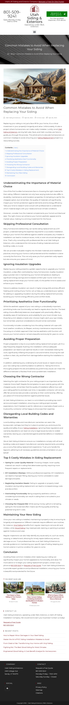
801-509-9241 (12, 14)
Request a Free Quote (32, 565)
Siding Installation (31, 428)
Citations (39, 693)
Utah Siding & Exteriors (34, 18)
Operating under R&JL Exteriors (34, 26)
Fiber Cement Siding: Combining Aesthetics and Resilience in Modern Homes (34, 600)
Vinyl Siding (18, 525)
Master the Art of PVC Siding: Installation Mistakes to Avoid (26, 639)
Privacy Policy (41, 687)
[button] (34, 32)
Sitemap (39, 690)
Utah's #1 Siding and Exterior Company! (34, 2)
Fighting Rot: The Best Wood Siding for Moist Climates (24, 647)
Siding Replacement (46, 138)
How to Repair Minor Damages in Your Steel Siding (23, 635)
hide (15, 147)
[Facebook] (7, 688)
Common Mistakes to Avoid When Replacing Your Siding (39, 54)
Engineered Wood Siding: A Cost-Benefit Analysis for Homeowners (29, 651)
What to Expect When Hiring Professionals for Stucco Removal (55, 597)
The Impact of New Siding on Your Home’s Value (13, 597)
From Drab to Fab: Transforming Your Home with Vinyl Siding (28, 643)
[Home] (8, 54)
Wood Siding (20, 528)
